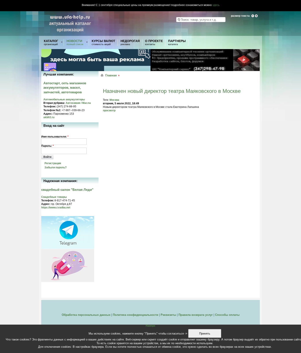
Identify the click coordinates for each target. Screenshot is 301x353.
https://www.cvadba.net (55, 207)
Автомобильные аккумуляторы (64, 99)
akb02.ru (48, 117)
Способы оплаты (227, 314)
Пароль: (47, 145)
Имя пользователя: (55, 136)
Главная (111, 75)
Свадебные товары (54, 197)
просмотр (109, 110)
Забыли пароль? (56, 167)
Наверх (150, 325)
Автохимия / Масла (78, 103)
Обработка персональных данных (86, 314)
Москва (114, 99)
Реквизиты (168, 314)
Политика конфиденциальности (135, 314)
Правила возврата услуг (195, 314)
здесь (215, 5)
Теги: (106, 99)
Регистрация (53, 163)
